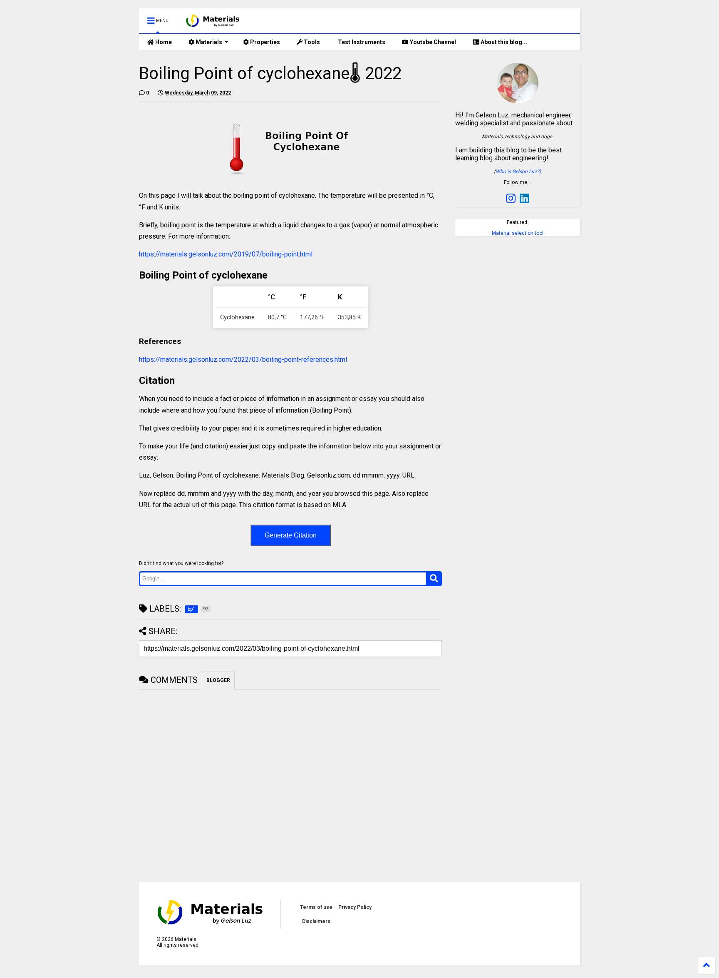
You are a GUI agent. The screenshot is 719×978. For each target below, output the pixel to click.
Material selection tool (517, 233)
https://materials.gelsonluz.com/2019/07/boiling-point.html (225, 254)
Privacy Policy (355, 907)
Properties (264, 42)
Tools (311, 42)
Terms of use (316, 907)
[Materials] (213, 23)
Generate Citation (291, 535)
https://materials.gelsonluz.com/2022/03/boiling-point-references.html (243, 359)
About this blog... (503, 42)
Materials (208, 42)
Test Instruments (361, 42)
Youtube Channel (432, 42)
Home (163, 42)
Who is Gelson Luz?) (518, 171)
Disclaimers (316, 921)
